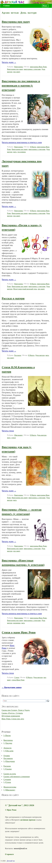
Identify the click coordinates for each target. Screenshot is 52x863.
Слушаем (7, 779)
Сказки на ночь (9, 774)
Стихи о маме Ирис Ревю (19, 632)
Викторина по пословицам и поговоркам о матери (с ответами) (21, 85)
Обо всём (9, 751)
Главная (6, 6)
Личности (7, 748)
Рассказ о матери (13, 298)
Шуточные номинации (11, 716)
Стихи (16, 677)
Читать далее (9, 62)
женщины (17, 623)
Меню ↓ (45, 6)
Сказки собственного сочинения (16, 776)
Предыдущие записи (11, 687)
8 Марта (33, 147)
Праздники (10, 761)
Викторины (18, 67)
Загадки (9, 743)
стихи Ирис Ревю (18, 680)
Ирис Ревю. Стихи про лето (13, 719)
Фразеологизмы (9, 787)
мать (15, 152)
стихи (13, 438)
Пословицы (8, 758)
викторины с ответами (32, 69)
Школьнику (18, 435)
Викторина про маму (16, 21)
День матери (40, 355)
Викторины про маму (15, 69)
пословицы (21, 152)
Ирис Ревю (11, 810)
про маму (16, 72)
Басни (8, 735)
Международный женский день (25, 289)
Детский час (11, 861)
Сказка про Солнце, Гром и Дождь (16, 710)
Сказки (9, 769)
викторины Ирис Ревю (38, 67)
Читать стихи (8, 431)
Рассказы (17, 355)
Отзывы (6, 756)
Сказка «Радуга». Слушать (12, 713)
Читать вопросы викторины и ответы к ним (22, 142)
